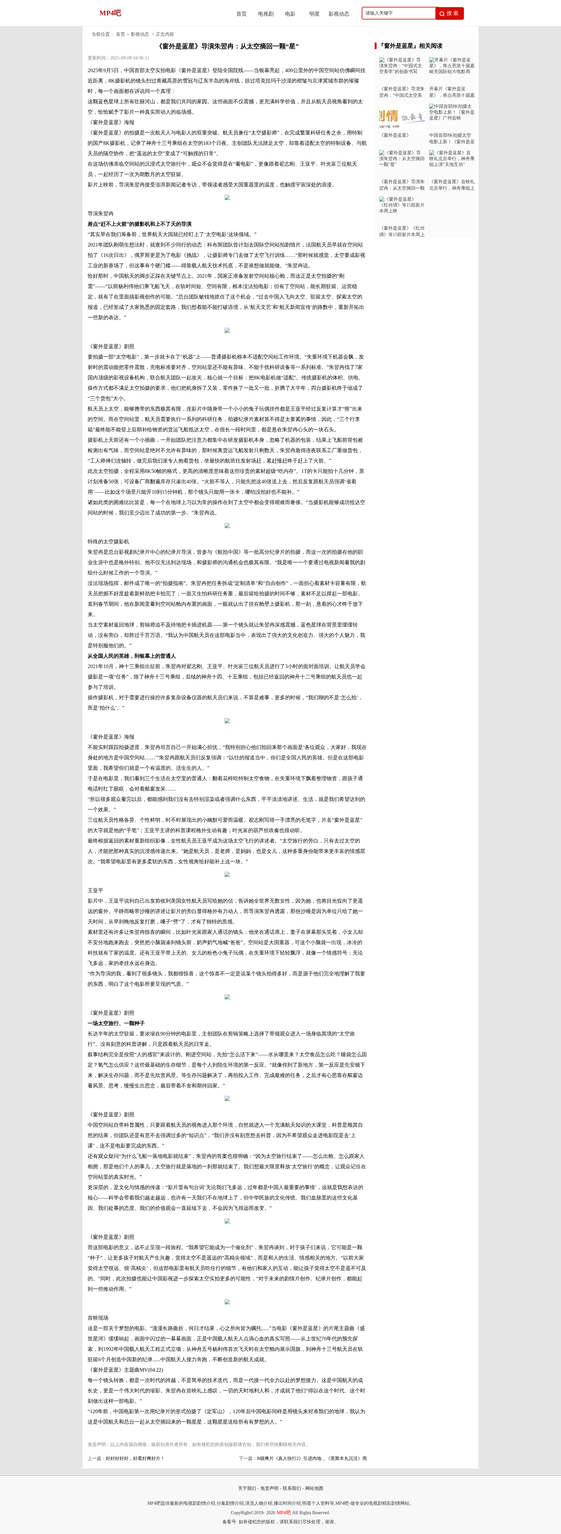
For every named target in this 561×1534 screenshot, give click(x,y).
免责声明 (269, 1488)
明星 (314, 14)
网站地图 (314, 1488)
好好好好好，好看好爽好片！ (135, 1458)
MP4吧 (284, 1512)
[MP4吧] (157, 24)
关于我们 (247, 1488)
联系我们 (292, 1488)
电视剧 (266, 14)
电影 (290, 14)
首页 (241, 14)
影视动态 (339, 14)
